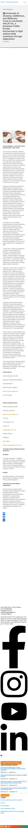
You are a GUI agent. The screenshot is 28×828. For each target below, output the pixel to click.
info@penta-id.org (6, 610)
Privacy (3, 803)
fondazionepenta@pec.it (8, 612)
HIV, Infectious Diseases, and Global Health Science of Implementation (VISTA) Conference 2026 (14, 782)
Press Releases (8, 9)
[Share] (14, 520)
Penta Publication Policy (8, 808)
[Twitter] (14, 516)
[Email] (14, 518)
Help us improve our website (11, 763)
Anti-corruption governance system (11, 800)
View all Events (5, 795)
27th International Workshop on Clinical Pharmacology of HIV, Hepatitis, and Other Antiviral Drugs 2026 (13, 769)
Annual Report (5, 805)
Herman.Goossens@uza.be (10, 391)
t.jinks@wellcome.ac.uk (9, 429)
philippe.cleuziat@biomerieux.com (12, 445)
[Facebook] (14, 513)
